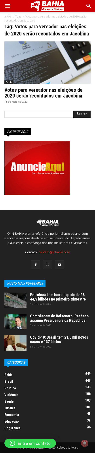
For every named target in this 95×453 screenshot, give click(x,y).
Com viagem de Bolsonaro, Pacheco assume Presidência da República (59, 318)
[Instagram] (47, 264)
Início (7, 16)
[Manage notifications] (84, 443)
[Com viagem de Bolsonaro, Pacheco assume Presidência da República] (15, 321)
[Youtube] (59, 264)
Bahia (9, 82)
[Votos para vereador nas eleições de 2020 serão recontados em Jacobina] (47, 62)
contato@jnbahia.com (54, 252)
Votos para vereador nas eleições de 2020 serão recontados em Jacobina (43, 93)
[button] (89, 6)
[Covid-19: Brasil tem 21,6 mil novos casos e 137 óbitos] (15, 343)
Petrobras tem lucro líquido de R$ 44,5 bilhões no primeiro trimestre (58, 296)
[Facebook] (35, 264)
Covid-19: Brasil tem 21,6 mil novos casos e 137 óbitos (59, 339)
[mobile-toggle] (7, 6)
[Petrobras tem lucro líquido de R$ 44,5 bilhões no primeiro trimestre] (15, 300)
